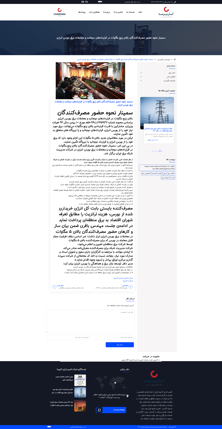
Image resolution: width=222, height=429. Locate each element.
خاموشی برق (146, 173)
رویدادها (82, 12)
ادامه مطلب (154, 140)
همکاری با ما (94, 12)
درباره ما (106, 12)
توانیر (159, 173)
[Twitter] (98, 1)
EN (83, 2)
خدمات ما (130, 12)
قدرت (172, 177)
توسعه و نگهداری (163, 59)
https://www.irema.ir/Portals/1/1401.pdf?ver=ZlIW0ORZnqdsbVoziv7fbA (159, 167)
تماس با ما (118, 12)
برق (164, 173)
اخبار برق (172, 72)
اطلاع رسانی (171, 76)
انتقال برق (171, 173)
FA (86, 2)
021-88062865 (118, 410)
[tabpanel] (161, 122)
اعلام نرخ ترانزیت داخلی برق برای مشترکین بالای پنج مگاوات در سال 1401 (162, 129)
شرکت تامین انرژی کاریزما (123, 278)
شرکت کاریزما (128, 280)
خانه (140, 12)
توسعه (154, 173)
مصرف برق (165, 177)
